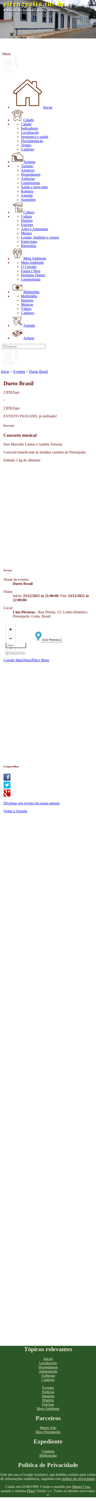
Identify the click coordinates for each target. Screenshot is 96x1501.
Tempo (26, 145)
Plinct (31, 1491)
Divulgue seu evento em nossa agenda (31, 803)
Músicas (27, 304)
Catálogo (27, 149)
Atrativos (27, 170)
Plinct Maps (40, 660)
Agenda (27, 195)
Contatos (48, 1451)
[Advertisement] (48, 514)
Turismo (29, 162)
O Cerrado (29, 267)
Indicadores (29, 128)
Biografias (28, 246)
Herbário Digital (33, 275)
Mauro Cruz (81, 1487)
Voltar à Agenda (15, 811)
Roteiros (27, 191)
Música (26, 233)
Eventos (19, 372)
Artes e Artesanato (34, 229)
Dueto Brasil (38, 372)
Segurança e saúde (34, 137)
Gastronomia (30, 183)
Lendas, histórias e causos (40, 237)
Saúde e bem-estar (34, 187)
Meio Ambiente (34, 258)
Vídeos (26, 309)
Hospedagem (30, 174)
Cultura (28, 212)
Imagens (27, 300)
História (27, 221)
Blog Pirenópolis (48, 1432)
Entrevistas (29, 242)
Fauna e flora (30, 271)
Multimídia (31, 292)
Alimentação (48, 1371)
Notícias (48, 1392)
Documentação (32, 141)
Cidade (28, 120)
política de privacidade (78, 1479)
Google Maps (13, 660)
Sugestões (28, 200)
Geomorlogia (30, 279)
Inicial (47, 107)
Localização (30, 132)
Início (5, 372)
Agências (28, 179)
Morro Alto (48, 1428)
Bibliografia (48, 1455)
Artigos (28, 338)
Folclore (27, 225)
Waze (28, 660)
